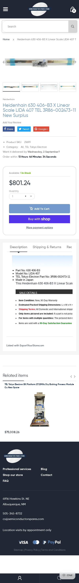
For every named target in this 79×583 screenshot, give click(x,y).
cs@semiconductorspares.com (23, 519)
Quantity (14, 191)
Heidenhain (9, 99)
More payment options (39, 227)
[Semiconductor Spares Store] (39, 9)
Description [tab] (18, 247)
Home (6, 39)
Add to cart (41, 208)
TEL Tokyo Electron (36, 147)
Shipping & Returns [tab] (47, 247)
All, (22, 147)
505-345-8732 (12, 513)
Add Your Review (12, 122)
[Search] (72, 26)
